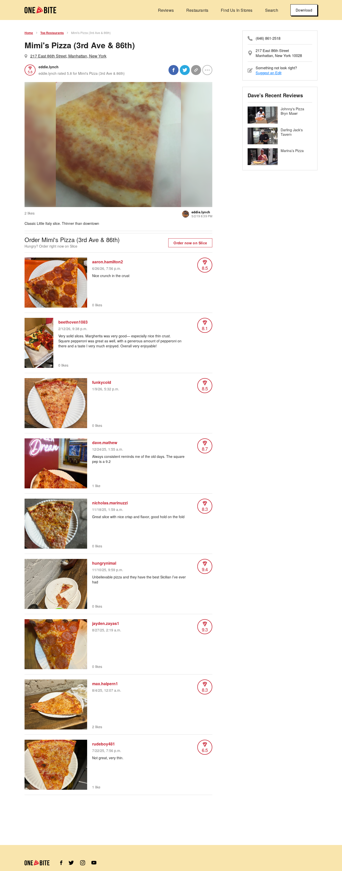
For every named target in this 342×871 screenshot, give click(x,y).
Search (271, 10)
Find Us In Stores (236, 10)
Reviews (166, 10)
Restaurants (197, 10)
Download (304, 10)
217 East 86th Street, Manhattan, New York (68, 56)
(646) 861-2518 (268, 38)
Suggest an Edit (268, 72)
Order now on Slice (190, 242)
